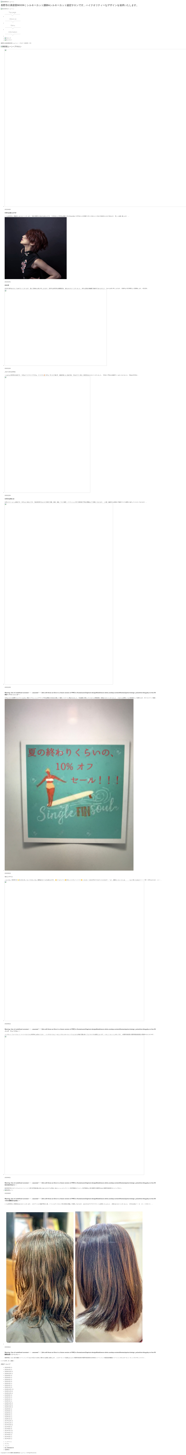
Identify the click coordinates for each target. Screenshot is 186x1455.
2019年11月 (8, 1391)
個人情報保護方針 (9, 1447)
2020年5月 (7, 1379)
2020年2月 (7, 1385)
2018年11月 (8, 1405)
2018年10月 (8, 1407)
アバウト (7, 1443)
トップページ (8, 1441)
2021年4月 (7, 1367)
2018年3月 (7, 1417)
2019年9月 (7, 1395)
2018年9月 (7, 1409)
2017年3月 (7, 1436)
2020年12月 (8, 1371)
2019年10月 (8, 1393)
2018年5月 (7, 1413)
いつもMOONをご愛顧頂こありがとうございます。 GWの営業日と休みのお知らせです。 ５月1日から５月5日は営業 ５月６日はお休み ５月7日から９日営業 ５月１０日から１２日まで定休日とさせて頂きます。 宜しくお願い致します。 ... (67, 213)
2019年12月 (8, 1389)
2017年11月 (8, 1423)
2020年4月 (7, 1381)
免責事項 (7, 1449)
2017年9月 (7, 1427)
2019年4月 (7, 1397)
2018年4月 (7, 1415)
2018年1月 (7, 1419)
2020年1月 (7, 1387)
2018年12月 (8, 1403)
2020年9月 (7, 1375)
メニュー (7, 1445)
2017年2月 (7, 1438)
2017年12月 (8, 1421)
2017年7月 (7, 1430)
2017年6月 (7, 1432)
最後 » (12, 1360)
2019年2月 (7, 1399)
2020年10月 (8, 1373)
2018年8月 (7, 1411)
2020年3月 (7, 1383)
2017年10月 (8, 1424)
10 (8, 1360)
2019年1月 (7, 1401)
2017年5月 (7, 1434)
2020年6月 (7, 1377)
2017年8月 (7, 1428)
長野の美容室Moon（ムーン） (18, 1452)
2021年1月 (7, 1369)
